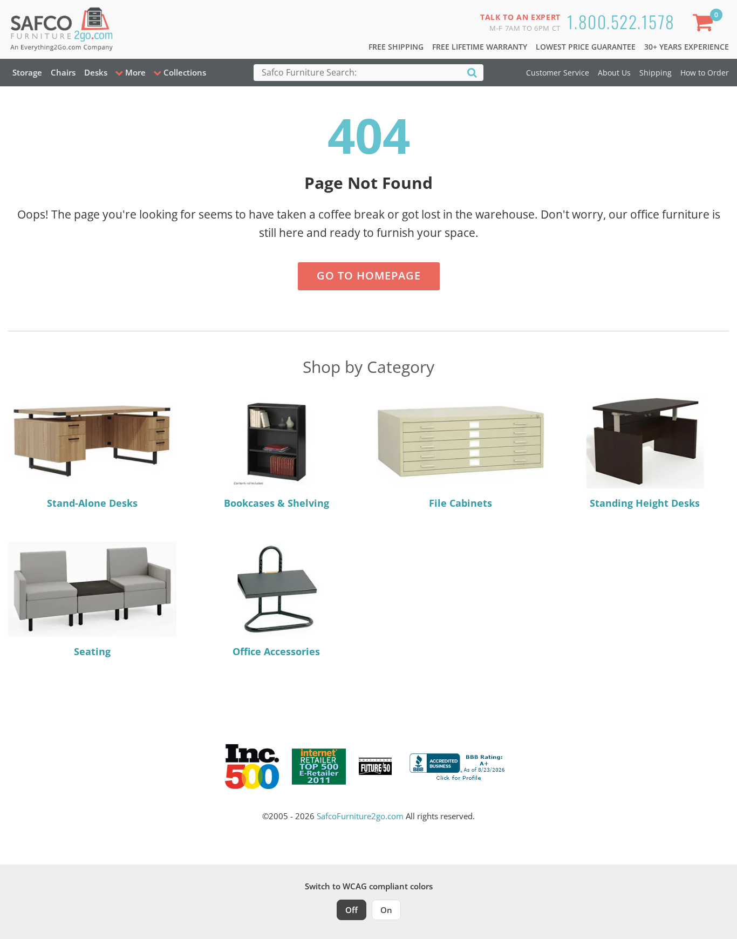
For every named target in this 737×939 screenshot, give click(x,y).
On (386, 909)
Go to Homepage (369, 275)
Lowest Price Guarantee (586, 47)
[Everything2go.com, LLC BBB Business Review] (459, 765)
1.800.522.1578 (621, 21)
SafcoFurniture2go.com (360, 816)
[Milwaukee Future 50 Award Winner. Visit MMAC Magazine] (375, 766)
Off (351, 909)
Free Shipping (396, 47)
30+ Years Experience (686, 47)
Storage (27, 72)
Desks (95, 72)
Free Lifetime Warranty (479, 47)
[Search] (472, 72)
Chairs (63, 72)
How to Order (704, 72)
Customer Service (557, 72)
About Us (614, 72)
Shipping (655, 72)
